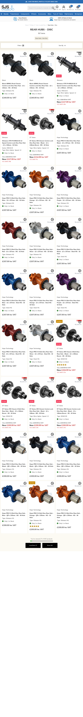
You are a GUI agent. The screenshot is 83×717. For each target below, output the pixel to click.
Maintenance (68, 14)
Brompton (78, 14)
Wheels (32, 25)
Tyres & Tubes (58, 14)
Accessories (42, 14)
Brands (6, 14)
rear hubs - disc (52, 25)
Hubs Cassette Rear (41, 25)
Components (25, 14)
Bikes (49, 14)
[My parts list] (25, 53)
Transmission (14, 14)
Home (26, 25)
